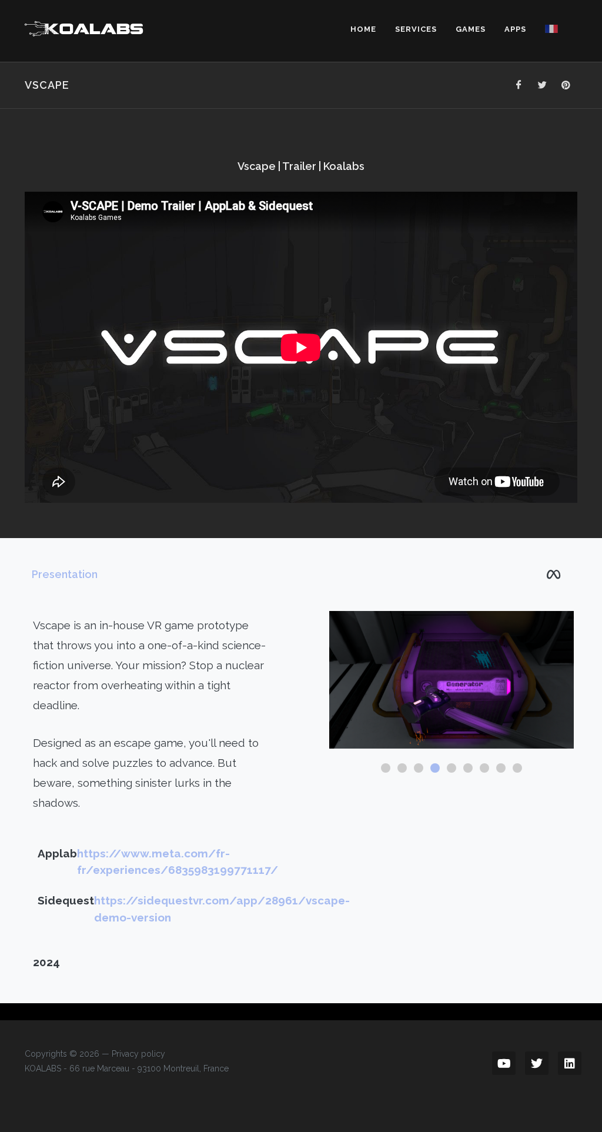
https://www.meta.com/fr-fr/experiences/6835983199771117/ (177, 861)
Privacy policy (138, 1053)
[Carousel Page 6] (468, 768)
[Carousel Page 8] (501, 768)
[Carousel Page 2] (402, 768)
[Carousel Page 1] (385, 768)
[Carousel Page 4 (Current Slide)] (435, 768)
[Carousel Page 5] (451, 768)
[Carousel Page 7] (484, 768)
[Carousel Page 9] (517, 768)
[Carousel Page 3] (418, 768)
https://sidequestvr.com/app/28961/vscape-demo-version (222, 908)
